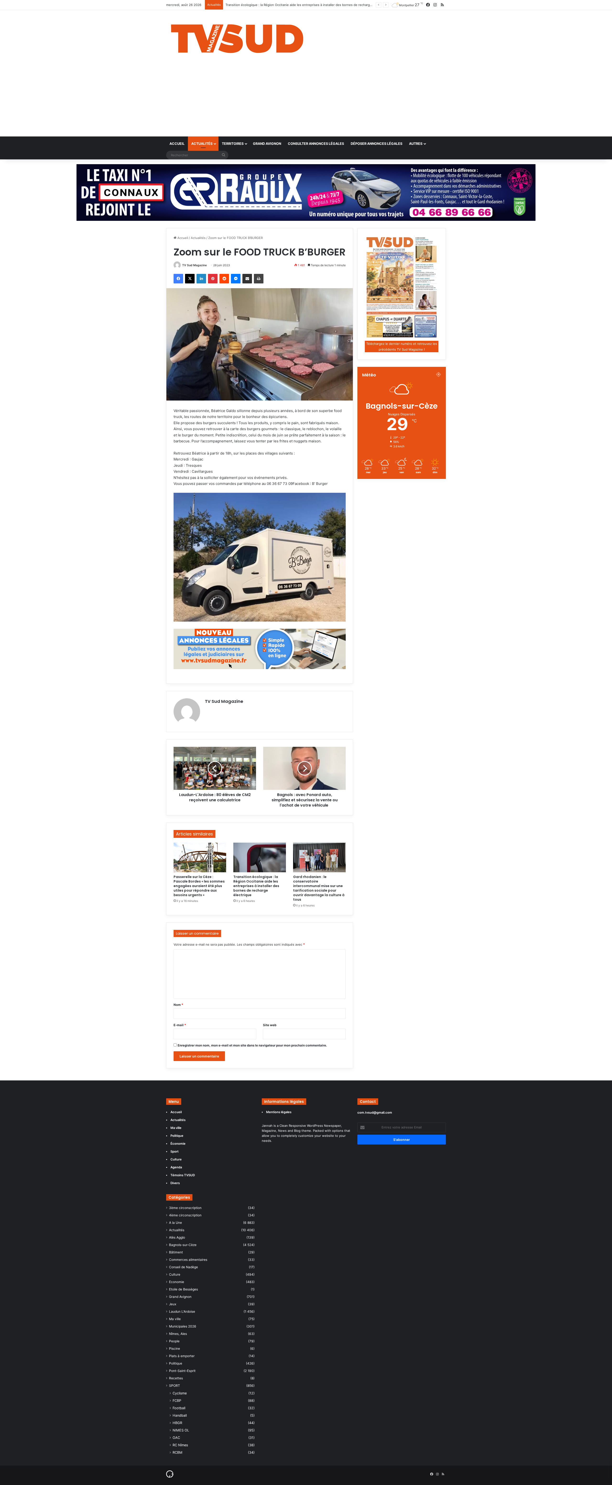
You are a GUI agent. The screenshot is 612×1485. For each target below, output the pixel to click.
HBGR (177, 1423)
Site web (269, 1025)
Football (179, 1408)
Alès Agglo (177, 1237)
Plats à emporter (182, 1356)
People (174, 1341)
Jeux (172, 1304)
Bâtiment (176, 1252)
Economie (176, 1282)
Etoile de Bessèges (183, 1289)
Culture (174, 1274)
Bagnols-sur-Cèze (183, 1245)
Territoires (233, 143)
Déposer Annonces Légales (376, 143)
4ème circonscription (185, 1215)
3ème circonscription (185, 1208)
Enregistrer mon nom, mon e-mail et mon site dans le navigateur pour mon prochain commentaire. (252, 1045)
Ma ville (175, 1319)
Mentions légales (279, 1112)
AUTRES (415, 143)
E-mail (180, 1025)
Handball (180, 1415)
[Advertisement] (306, 100)
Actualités (202, 143)
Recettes (176, 1378)
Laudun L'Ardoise (182, 1311)
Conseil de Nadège (183, 1267)
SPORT (174, 1385)
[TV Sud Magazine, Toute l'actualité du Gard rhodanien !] (237, 37)
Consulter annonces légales (316, 143)
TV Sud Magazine (194, 265)
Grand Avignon (267, 143)
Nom (178, 1005)
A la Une (175, 1223)
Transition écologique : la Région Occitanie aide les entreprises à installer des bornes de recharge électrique (256, 885)
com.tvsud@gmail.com (374, 1112)
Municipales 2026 (182, 1326)
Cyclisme (180, 1393)
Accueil (177, 143)
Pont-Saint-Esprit (182, 1371)
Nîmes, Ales (178, 1334)
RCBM (177, 1452)
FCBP (177, 1400)
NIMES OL (181, 1430)
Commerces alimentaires (188, 1260)
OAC (176, 1438)
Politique (175, 1363)
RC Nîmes (180, 1445)
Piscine (174, 1348)
